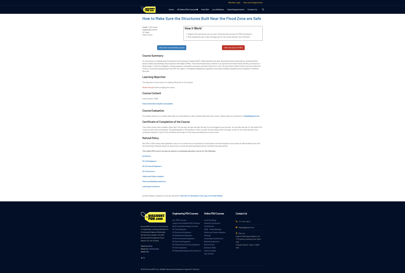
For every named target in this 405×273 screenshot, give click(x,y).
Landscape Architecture (213, 238)
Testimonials (154, 249)
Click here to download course (171, 48)
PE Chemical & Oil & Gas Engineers (186, 245)
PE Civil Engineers (149, 161)
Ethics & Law (209, 245)
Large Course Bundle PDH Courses (186, 223)
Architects (146, 156)
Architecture (209, 226)
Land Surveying (210, 220)
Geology (207, 235)
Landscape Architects (151, 187)
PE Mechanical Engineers (182, 235)
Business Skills (210, 248)
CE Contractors (148, 171)
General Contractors (212, 223)
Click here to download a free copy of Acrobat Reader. (201, 196)
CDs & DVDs (209, 254)
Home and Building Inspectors (154, 181)
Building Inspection (211, 242)
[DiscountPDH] (148, 9)
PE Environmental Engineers (183, 238)
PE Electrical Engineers (181, 242)
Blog (150, 246)
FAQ (147, 252)
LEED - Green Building (212, 229)
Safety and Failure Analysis (153, 176)
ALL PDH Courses (179, 220)
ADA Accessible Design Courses (185, 226)
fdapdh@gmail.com (251, 116)
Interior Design (210, 251)
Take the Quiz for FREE (233, 48)
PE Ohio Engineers (179, 248)
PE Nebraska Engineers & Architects (186, 251)
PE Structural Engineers (152, 166)
